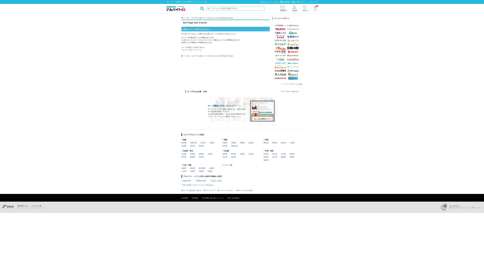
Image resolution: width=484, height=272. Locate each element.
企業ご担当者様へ (233, 198)
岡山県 (274, 154)
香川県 (274, 157)
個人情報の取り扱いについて (212, 198)
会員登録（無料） (290, 2)
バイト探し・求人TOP (190, 18)
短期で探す (187, 181)
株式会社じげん (23, 206)
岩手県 (184, 157)
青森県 (192, 157)
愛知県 (266, 143)
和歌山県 (234, 146)
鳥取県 (266, 157)
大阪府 (224, 143)
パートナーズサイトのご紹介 (292, 84)
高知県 (266, 160)
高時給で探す (202, 181)
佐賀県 (192, 171)
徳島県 (292, 157)
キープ (315, 8)
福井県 (233, 157)
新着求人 (283, 10)
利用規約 (195, 198)
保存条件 (295, 10)
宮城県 (192, 154)
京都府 (242, 143)
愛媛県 (283, 157)
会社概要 (185, 198)
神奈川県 (193, 143)
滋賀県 (251, 143)
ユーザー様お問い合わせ (192, 190)
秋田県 (201, 157)
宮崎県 (201, 171)
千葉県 (211, 143)
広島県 (266, 154)
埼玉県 (203, 143)
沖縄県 (210, 171)
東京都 (184, 143)
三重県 (292, 143)
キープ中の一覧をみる (290, 91)
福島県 (201, 154)
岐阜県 (283, 143)
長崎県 (211, 168)
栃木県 (192, 146)
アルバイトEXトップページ (192, 50)
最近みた (305, 10)
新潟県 (233, 154)
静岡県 (274, 143)
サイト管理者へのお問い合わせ (193, 47)
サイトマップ (210, 190)
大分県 (184, 171)
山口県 (283, 154)
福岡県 (184, 168)
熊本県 (192, 168)
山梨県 (242, 154)
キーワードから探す (245, 190)
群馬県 (201, 146)
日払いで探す (217, 181)
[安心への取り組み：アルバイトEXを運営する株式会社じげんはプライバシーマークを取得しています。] (445, 206)
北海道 (184, 154)
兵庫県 (233, 143)
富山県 (251, 154)
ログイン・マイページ (309, 2)
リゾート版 (228, 165)
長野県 (224, 154)
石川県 (224, 157)
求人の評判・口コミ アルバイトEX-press (198, 185)
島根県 (292, 154)
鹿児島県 (202, 168)
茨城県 (184, 146)
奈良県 (224, 146)
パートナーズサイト (226, 190)
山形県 (210, 154)
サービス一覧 (36, 206)
